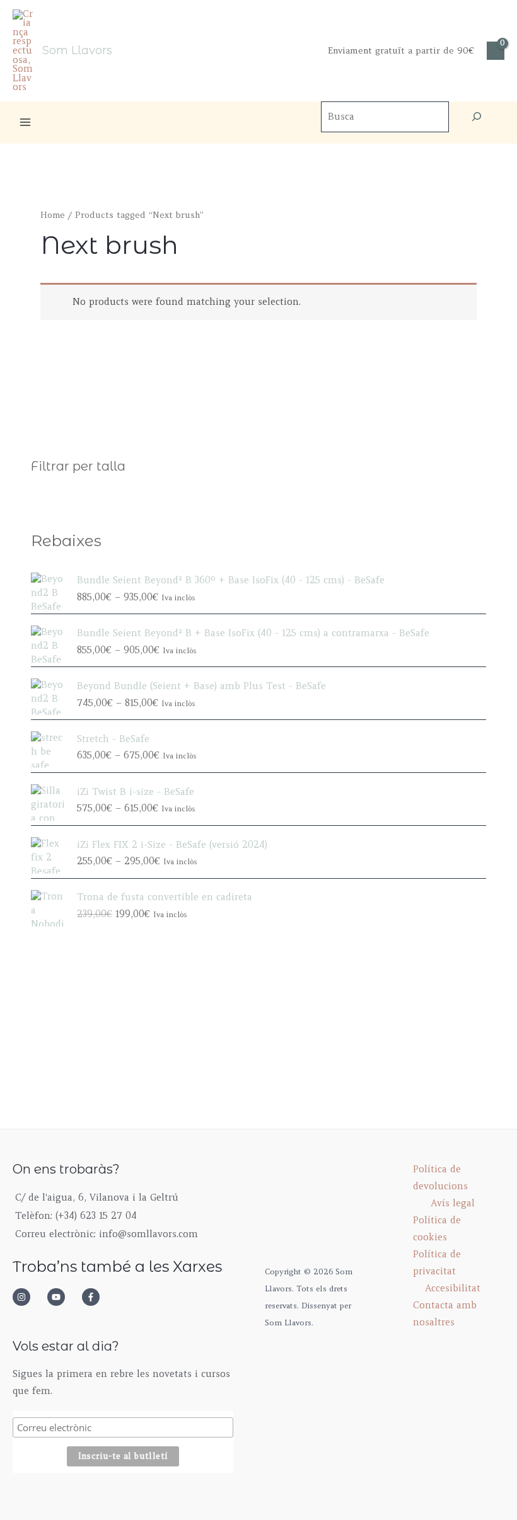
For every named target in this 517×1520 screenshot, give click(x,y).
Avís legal (453, 1203)
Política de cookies (437, 1228)
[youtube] (63, 1297)
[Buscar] (476, 116)
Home (52, 215)
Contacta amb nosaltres (445, 1314)
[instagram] (28, 1297)
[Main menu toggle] (25, 122)
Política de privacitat (437, 1263)
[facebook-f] (94, 1297)
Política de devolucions (440, 1177)
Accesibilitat (452, 1288)
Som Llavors (77, 50)
